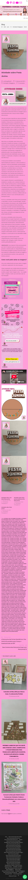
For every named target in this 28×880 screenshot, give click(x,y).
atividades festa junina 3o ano (15, 570)
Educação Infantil (8, 873)
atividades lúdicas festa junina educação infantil (12, 589)
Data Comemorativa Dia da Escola (10, 872)
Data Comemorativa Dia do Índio (15, 836)
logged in (10, 813)
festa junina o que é (13, 618)
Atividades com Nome (17, 866)
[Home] (1, 27)
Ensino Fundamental (17, 873)
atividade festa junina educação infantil (10, 543)
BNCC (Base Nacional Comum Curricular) (13, 868)
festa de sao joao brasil (20, 614)
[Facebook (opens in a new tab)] (7, 2)
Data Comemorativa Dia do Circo (13, 861)
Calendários (21, 872)
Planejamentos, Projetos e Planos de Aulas (13, 865)
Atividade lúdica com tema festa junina (6, 498)
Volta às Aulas (18, 869)
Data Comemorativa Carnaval (8, 871)
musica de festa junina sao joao (11, 623)
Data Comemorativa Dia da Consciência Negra (13, 852)
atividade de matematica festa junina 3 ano (10, 535)
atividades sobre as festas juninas (17, 597)
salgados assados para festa (14, 628)
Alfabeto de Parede (12, 876)
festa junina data (11, 617)
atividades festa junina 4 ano (7, 572)
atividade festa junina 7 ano (16, 541)
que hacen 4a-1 (4, 628)
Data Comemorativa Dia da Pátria (13, 848)
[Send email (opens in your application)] (20, 2)
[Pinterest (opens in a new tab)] (10, 2)
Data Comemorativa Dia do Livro (13, 838)
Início (6, 836)
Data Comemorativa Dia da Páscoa (13, 858)
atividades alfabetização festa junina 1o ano (11, 559)
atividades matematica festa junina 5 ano (10, 590)
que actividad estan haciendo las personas (15, 627)
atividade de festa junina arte (7, 528)
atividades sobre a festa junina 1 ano (9, 594)
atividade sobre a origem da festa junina (17, 552)
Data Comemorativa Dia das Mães (13, 841)
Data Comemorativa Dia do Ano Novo (13, 855)
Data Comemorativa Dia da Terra (11, 839)
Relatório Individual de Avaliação (13, 863)
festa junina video (9, 620)
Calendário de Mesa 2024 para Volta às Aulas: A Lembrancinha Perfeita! (14, 693)
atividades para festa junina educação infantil (15, 593)
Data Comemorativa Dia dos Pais (13, 843)
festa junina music (19, 617)
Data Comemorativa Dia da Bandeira (13, 846)
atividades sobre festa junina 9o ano (18, 601)
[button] (25, 877)
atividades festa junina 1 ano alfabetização (13, 565)
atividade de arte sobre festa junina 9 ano (16, 524)
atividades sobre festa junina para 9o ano (13, 608)
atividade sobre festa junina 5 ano (17, 555)
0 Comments (21, 83)
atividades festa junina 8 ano (10, 579)
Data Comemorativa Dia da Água (13, 859)
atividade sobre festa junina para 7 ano (15, 558)
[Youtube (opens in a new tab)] (17, 2)
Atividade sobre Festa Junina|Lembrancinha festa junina (19, 499)
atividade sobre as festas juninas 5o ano (10, 553)
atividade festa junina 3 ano (16, 539)
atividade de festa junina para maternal (12, 529)
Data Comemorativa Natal (13, 853)
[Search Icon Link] (18, 876)
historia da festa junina (12, 621)
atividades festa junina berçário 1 (11, 580)
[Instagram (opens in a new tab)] (13, 2)
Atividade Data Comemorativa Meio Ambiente (13, 842)
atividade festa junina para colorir (9, 548)
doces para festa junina (16, 613)
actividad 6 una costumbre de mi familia (12, 518)
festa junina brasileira (15, 615)
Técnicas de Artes (8, 866)
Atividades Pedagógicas (9, 83)
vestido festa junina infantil (12, 631)
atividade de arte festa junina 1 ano (12, 521)
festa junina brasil (5, 615)
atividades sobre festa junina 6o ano (9, 600)
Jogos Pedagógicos (10, 869)
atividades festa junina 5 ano (14, 575)
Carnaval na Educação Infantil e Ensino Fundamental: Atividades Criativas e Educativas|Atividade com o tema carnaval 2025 (14, 798)
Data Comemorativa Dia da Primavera (13, 851)
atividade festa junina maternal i (19, 546)
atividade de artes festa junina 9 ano (9, 525)
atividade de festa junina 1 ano (19, 526)
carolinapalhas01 (7, 81)
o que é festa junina (9, 624)
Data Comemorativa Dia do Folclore (13, 845)
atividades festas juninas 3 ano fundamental (15, 587)
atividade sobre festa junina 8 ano (8, 556)
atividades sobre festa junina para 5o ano (10, 604)
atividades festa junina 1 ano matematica (10, 566)
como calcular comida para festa (14, 611)
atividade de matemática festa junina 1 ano (16, 533)
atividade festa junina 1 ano (16, 538)
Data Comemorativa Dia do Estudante (13, 849)
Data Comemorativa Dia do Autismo (13, 856)
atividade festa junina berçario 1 (18, 542)
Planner (20, 839)
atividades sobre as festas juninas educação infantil (12, 598)
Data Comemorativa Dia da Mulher (13, 862)
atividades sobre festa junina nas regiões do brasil (12, 603)
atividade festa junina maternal (15, 545)
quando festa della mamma (10, 625)
